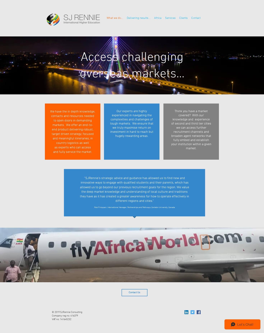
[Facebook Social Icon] (199, 312)
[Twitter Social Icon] (192, 312)
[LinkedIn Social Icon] (186, 312)
